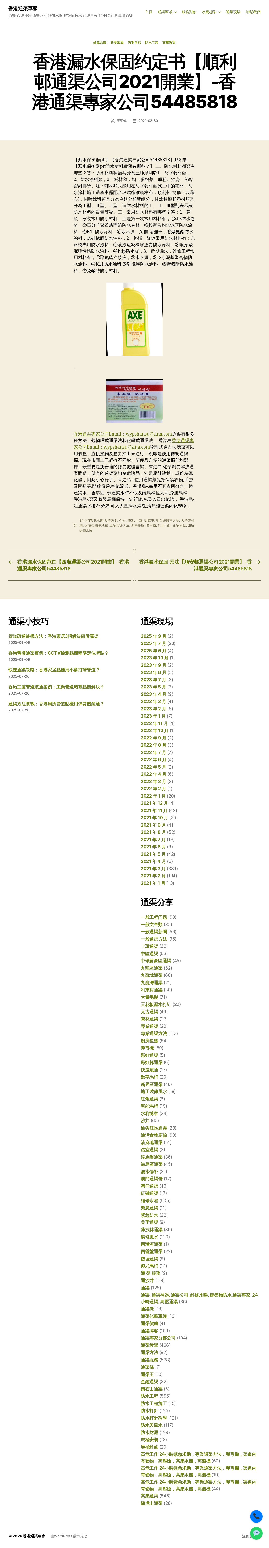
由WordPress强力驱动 (68, 1536)
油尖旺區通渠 (154, 1128)
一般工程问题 (154, 917)
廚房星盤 (137, 525)
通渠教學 (117, 43)
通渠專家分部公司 (158, 1338)
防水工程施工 (154, 1403)
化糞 (139, 520)
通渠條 (147, 1367)
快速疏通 (149, 1069)
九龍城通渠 (152, 975)
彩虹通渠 (149, 1055)
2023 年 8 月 (153, 672)
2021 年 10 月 (154, 817)
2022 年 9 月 (153, 738)
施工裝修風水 (154, 1091)
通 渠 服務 (150, 1273)
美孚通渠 (149, 1222)
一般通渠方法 (154, 939)
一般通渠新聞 (154, 931)
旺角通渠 (149, 1099)
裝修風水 (149, 1236)
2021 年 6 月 (153, 846)
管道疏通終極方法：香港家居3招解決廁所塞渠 (53, 636)
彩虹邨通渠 (152, 1062)
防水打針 (149, 1410)
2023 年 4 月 (153, 694)
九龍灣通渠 (152, 982)
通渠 (145, 1287)
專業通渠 (149, 1026)
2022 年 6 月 (153, 759)
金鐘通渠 (149, 1381)
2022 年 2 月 (153, 788)
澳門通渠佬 (152, 1178)
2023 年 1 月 (153, 716)
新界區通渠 (152, 1084)
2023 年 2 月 (153, 708)
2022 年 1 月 (153, 796)
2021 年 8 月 (153, 832)
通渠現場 (233, 12)
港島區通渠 (152, 1164)
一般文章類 (152, 924)
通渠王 (147, 1374)
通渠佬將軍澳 (154, 1316)
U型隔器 (111, 520)
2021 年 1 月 (153, 883)
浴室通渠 (149, 1149)
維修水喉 (99, 43)
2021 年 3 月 (153, 868)
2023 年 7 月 (153, 679)
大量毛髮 (149, 997)
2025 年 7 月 (153, 643)
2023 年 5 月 (153, 687)
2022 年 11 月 (154, 723)
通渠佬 (147, 1308)
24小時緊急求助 (91, 520)
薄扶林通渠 (152, 1229)
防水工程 (151, 43)
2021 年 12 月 (154, 803)
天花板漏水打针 (156, 1004)
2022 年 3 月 (153, 781)
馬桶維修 (149, 1447)
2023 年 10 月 (155, 657)
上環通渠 (149, 946)
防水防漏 (149, 1432)
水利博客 (149, 1113)
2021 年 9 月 (153, 825)
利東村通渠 (152, 989)
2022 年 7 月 (153, 752)
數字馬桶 (149, 1077)
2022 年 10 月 (155, 730)
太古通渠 (149, 1011)
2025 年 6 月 (153, 650)
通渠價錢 (149, 1323)
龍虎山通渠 (152, 1503)
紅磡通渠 (149, 1193)
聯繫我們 (253, 12)
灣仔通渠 (149, 1186)
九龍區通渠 (152, 968)
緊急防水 (149, 1215)
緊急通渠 (149, 1207)
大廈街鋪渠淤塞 (96, 525)
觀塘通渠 (149, 1258)
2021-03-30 (148, 121)
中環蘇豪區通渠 (156, 960)
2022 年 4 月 (153, 774)
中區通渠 (149, 953)
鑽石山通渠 (152, 1389)
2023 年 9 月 (153, 665)
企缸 (122, 520)
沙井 (161, 525)
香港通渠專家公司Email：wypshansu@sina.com (123, 434)
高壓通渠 (168, 43)
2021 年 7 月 (153, 839)
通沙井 (147, 1280)
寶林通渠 (149, 1018)
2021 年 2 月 (153, 875)
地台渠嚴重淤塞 (167, 520)
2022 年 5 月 (153, 767)
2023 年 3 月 (153, 701)
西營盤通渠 (152, 1251)
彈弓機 (151, 525)
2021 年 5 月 (153, 854)
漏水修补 (149, 1171)
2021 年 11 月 (154, 810)
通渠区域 (165, 12)
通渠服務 (134, 43)
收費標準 (209, 12)
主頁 (148, 12)
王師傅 (122, 121)
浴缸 (191, 525)
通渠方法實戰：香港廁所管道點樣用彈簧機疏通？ (56, 703)
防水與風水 (152, 1425)
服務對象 (189, 12)
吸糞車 (149, 520)
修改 (131, 520)
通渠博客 (149, 1330)
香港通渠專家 (22, 8)
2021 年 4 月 (153, 861)
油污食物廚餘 (176, 525)
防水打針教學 (154, 1418)
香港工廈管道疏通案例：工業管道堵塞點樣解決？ (56, 687)
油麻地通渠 (152, 1142)
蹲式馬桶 (149, 1266)
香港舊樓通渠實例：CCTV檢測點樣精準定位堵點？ (58, 653)
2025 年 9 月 (153, 636)
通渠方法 (149, 1352)
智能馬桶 (149, 1106)
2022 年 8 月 (153, 745)
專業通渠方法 (119, 525)
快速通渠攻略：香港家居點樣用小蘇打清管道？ (54, 669)
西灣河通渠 (152, 1244)
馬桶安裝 (149, 1439)
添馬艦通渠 (152, 1157)
